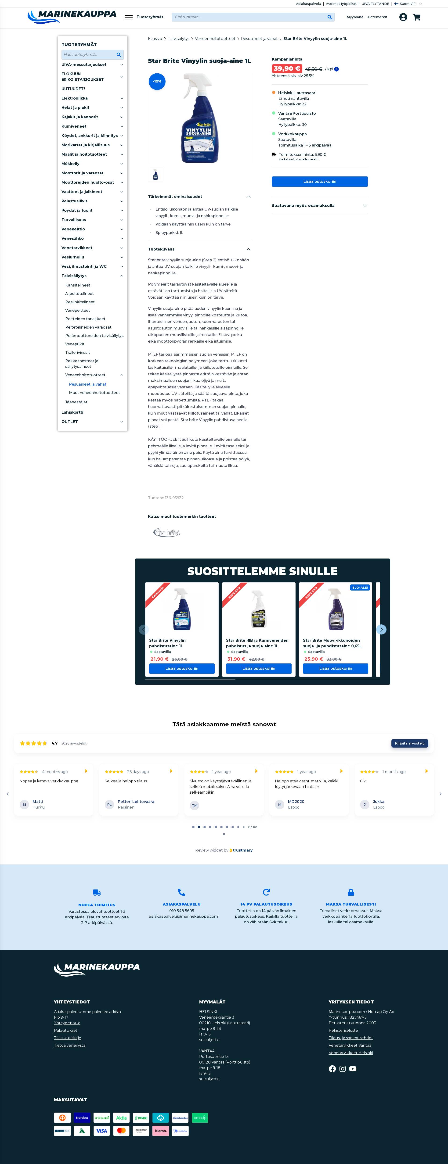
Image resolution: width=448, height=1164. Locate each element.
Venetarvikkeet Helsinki (351, 1053)
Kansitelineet (77, 285)
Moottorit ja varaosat (82, 173)
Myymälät (355, 17)
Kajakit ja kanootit (79, 117)
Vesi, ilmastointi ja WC (84, 266)
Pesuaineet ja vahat (87, 384)
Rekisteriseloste (343, 1030)
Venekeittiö (73, 229)
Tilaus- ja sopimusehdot (351, 1038)
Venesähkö (72, 238)
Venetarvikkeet (76, 248)
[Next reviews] (440, 794)
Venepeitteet (77, 310)
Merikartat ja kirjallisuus (85, 145)
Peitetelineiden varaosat (88, 327)
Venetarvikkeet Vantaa (350, 1045)
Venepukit (74, 344)
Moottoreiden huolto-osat (87, 182)
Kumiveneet (73, 126)
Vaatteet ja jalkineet (81, 192)
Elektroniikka (74, 98)
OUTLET (69, 421)
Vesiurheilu (72, 257)
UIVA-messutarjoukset (83, 64)
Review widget (209, 850)
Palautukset (65, 1030)
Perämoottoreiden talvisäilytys (94, 335)
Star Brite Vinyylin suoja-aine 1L (315, 38)
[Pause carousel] (224, 834)
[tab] (193, 827)
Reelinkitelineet (80, 302)
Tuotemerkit (376, 17)
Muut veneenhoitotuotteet (94, 392)
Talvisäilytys (74, 276)
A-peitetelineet (79, 293)
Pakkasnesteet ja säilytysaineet (81, 364)
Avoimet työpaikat (341, 4)
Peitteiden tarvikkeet (85, 319)
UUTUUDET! (73, 89)
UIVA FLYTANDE (375, 4)
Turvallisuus (73, 220)
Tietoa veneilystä (69, 1045)
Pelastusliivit (74, 201)
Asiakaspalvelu (308, 4)
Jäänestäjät (76, 402)
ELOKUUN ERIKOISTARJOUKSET (82, 77)
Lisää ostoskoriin (319, 181)
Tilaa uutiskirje (67, 1038)
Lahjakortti (72, 412)
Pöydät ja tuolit (76, 210)
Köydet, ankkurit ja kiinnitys (89, 135)
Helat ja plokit (75, 107)
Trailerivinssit (77, 352)
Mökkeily (70, 163)
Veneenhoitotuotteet (85, 375)
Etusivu (155, 38)
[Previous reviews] (7, 794)
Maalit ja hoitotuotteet (84, 154)
